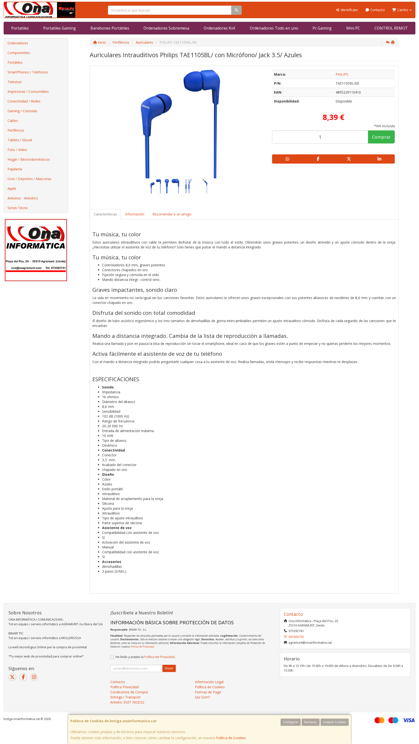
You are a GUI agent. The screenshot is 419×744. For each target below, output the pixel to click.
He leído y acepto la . (145, 657)
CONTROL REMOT (391, 28)
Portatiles (20, 28)
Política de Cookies (231, 738)
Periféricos (16, 130)
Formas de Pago (208, 692)
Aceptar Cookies (334, 722)
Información (134, 214)
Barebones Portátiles (109, 28)
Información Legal (209, 682)
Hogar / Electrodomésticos (29, 159)
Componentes (19, 52)
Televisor (15, 81)
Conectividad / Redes (24, 101)
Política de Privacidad (142, 646)
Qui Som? (202, 697)
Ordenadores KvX (219, 28)
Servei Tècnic (18, 208)
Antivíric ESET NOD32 (127, 702)
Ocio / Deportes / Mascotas (29, 178)
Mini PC (353, 28)
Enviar (169, 668)
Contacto (377, 10)
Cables (13, 120)
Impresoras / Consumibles (28, 91)
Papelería (15, 169)
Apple (12, 188)
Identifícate (348, 10)
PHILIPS (342, 74)
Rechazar (310, 722)
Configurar (290, 722)
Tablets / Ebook (20, 140)
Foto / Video (17, 149)
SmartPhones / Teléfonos (28, 72)
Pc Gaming (322, 28)
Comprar (381, 137)
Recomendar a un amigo (172, 214)
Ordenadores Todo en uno (274, 28)
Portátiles (15, 62)
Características (105, 214)
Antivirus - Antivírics (23, 198)
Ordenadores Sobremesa (166, 28)
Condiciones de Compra (129, 692)
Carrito (402, 10)
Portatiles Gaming (59, 28)
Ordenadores (18, 43)
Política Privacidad (124, 687)
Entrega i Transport (125, 697)
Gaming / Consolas (22, 111)
